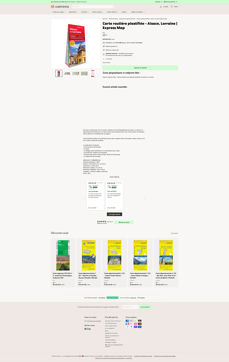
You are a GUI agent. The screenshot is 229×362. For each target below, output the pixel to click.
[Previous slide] (84, 198)
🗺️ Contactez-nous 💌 (111, 323)
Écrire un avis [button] (124, 222)
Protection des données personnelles (165, 356)
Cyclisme (84, 12)
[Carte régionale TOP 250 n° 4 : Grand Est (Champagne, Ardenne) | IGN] (63, 262)
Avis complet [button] (92, 207)
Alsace (105, 77)
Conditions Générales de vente (143, 356)
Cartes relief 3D (112, 12)
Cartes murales (97, 12)
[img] (92, 183)
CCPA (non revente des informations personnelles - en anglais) (113, 358)
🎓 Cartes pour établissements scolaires (114, 345)
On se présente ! (110, 328)
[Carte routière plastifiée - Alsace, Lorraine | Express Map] (140, 98)
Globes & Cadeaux (137, 12)
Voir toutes (174, 233)
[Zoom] (76, 43)
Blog (106, 330)
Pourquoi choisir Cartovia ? (113, 321)
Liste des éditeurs (110, 340)
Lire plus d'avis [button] (114, 214)
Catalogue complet (110, 342)
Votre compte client (111, 326)
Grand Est (144, 77)
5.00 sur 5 (110, 221)
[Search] (112, 6)
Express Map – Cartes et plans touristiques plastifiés (123, 77)
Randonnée (72, 12)
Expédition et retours (111, 333)
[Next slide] (144, 198)
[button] (107, 39)
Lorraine (151, 77)
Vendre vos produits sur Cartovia (112, 336)
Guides (124, 12)
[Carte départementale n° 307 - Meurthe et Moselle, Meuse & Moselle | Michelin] (89, 262)
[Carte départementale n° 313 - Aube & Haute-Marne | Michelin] (114, 262)
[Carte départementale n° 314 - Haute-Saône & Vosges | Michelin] (140, 262)
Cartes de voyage (58, 12)
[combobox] (158, 2)
